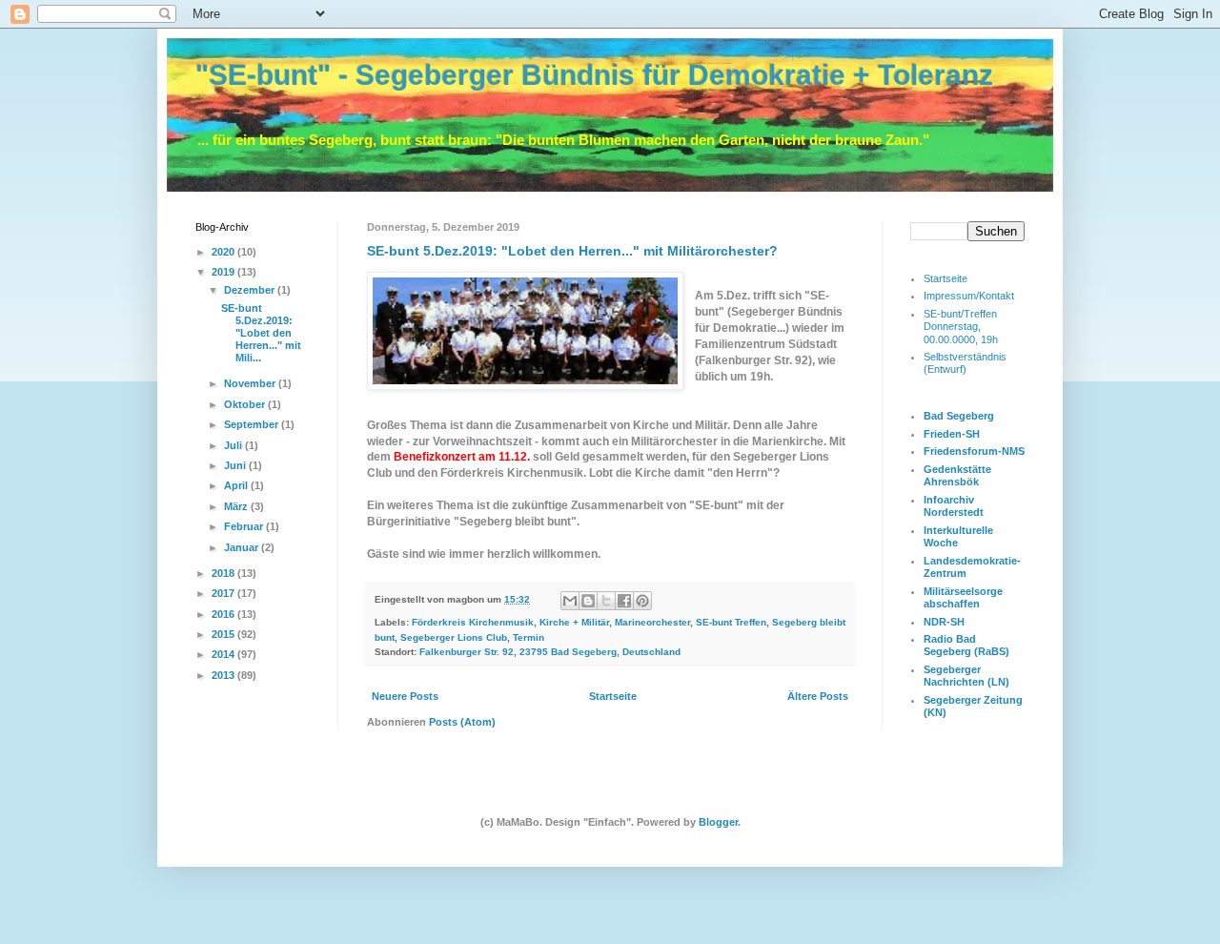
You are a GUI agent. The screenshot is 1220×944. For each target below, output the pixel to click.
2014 (224, 654)
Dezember (250, 290)
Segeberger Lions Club (453, 637)
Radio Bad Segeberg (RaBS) (966, 645)
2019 (224, 271)
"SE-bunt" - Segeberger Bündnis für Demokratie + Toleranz (594, 75)
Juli (234, 445)
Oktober (246, 404)
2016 (224, 614)
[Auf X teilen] (606, 600)
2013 (224, 675)
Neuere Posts (405, 696)
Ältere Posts (817, 696)
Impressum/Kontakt (969, 295)
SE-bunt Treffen (731, 622)
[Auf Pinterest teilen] (642, 600)
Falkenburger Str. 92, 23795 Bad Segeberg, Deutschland (550, 651)
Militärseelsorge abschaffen (963, 597)
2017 (224, 593)
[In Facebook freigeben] (624, 600)
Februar (245, 526)
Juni (236, 465)
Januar (242, 547)
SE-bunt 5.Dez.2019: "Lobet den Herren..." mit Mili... (261, 333)
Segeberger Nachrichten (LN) (966, 675)
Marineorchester (652, 622)
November (251, 383)
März (237, 506)
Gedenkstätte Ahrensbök (957, 475)
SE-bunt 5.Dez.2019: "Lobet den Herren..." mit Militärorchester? (572, 250)
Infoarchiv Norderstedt (954, 506)
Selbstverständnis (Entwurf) (965, 363)
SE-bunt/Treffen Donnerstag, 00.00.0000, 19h (961, 326)
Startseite (613, 696)
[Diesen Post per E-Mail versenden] (570, 600)
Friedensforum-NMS (974, 451)
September (252, 424)
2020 (224, 251)
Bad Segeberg (959, 415)
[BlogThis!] (588, 600)
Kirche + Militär (574, 622)
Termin (528, 637)
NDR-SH (944, 621)
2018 (224, 573)
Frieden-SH (952, 434)
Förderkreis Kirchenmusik (473, 622)
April (237, 485)
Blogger (718, 822)
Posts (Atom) (462, 722)
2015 (224, 634)
